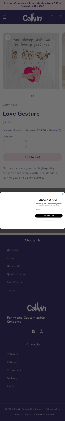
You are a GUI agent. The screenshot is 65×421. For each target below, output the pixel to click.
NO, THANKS (49, 220)
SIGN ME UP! (49, 216)
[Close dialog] (63, 194)
